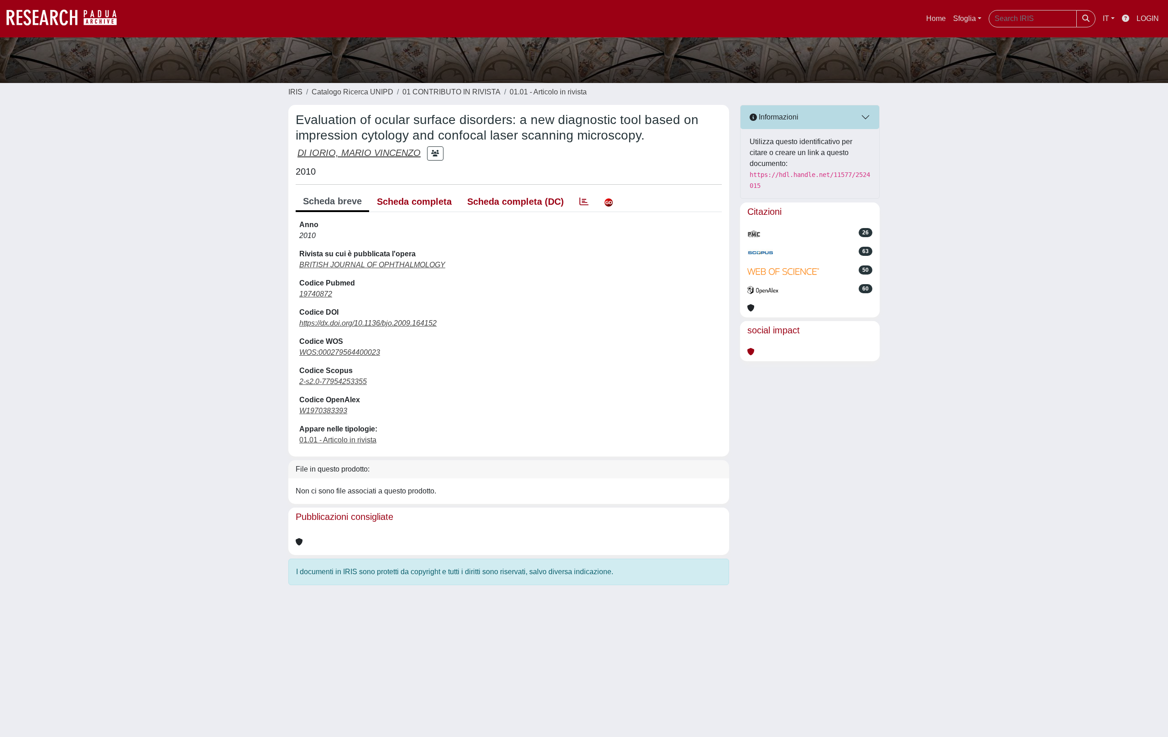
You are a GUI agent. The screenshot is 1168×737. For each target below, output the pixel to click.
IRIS (295, 92)
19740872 (315, 294)
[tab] (584, 201)
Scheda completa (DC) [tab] (515, 202)
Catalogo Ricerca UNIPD (352, 92)
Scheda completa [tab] (414, 202)
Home (936, 18)
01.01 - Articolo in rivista (548, 92)
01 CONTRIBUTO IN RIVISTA (451, 92)
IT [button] (1106, 18)
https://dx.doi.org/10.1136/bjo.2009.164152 (368, 323)
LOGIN (1148, 18)
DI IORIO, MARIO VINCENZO (359, 153)
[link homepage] (66, 18)
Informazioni (777, 117)
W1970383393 (323, 411)
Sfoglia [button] (964, 18)
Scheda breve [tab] (332, 201)
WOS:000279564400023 (339, 352)
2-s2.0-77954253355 (333, 381)
